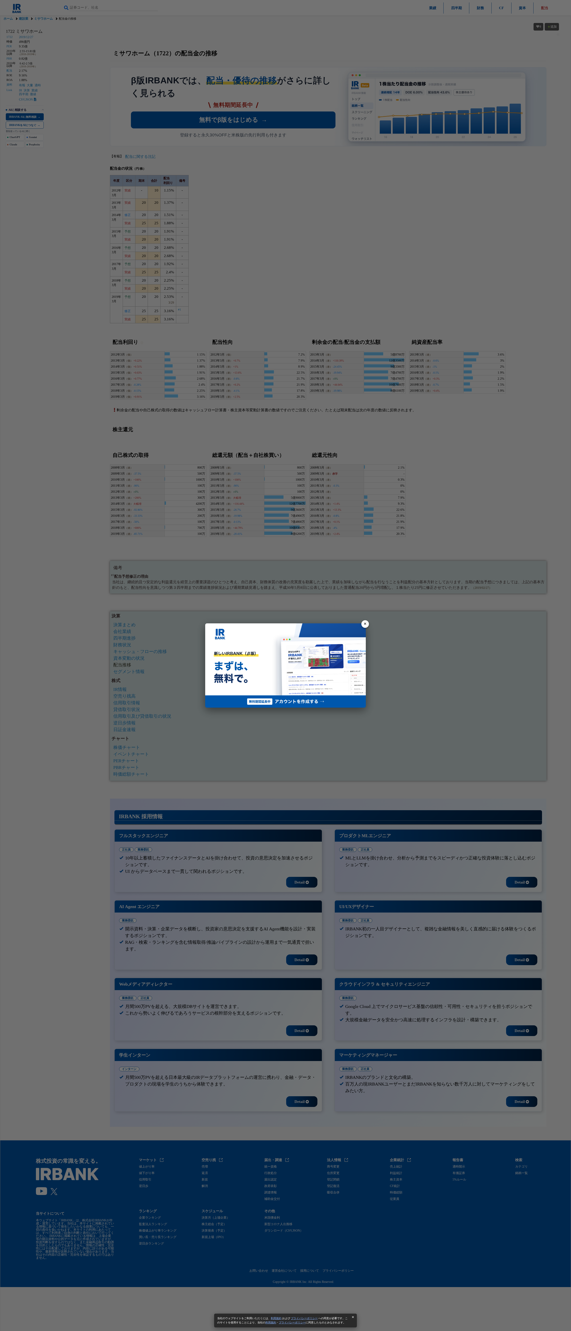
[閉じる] (365, 624)
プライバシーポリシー (304, 1318)
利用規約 (276, 1318)
